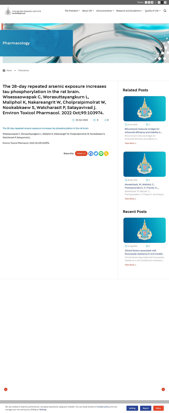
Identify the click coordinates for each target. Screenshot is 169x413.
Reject (146, 408)
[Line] (101, 153)
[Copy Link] (106, 153)
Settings (42, 409)
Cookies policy (103, 406)
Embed (80, 153)
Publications (23, 70)
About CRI (87, 10)
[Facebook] (90, 153)
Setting (132, 408)
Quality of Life (151, 10)
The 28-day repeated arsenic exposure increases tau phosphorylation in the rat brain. (46, 128)
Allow (158, 408)
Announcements (104, 10)
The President (71, 10)
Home (9, 70)
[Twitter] (96, 153)
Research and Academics (128, 10)
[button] (6, 389)
